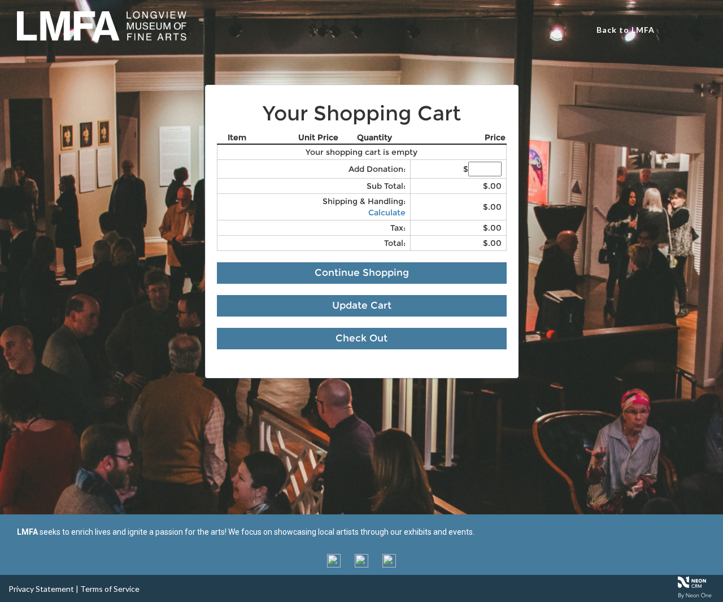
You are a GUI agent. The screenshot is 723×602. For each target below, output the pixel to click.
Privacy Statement (41, 589)
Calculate (387, 212)
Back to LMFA (625, 29)
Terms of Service (110, 589)
